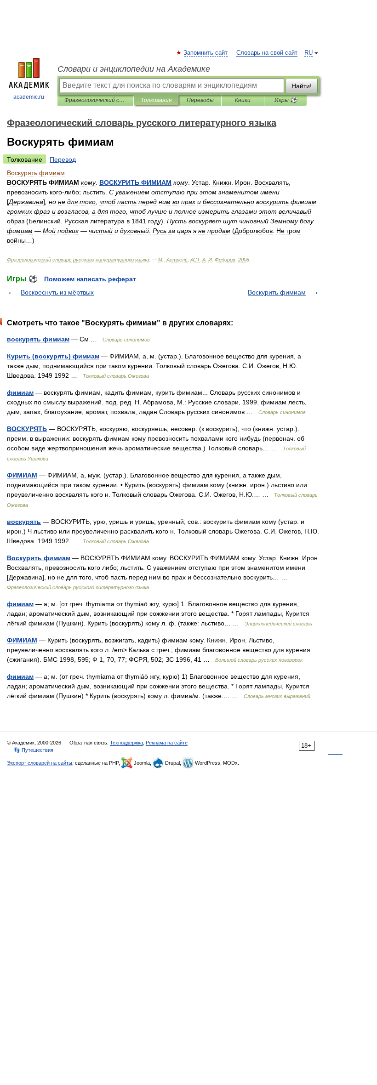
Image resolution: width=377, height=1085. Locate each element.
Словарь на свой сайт (266, 53)
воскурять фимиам (38, 339)
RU (308, 53)
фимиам (20, 392)
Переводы (200, 100)
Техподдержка (126, 742)
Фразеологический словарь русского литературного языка (95, 100)
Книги (243, 100)
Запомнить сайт (206, 53)
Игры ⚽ (285, 100)
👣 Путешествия (33, 750)
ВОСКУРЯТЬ (27, 428)
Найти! (301, 86)
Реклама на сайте (167, 742)
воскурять (24, 521)
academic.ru (28, 97)
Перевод (63, 159)
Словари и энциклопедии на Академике (133, 69)
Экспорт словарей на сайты (39, 763)
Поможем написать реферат (90, 279)
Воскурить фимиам (277, 292)
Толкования (156, 100)
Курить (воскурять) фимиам (53, 356)
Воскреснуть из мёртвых (57, 292)
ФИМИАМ (22, 475)
